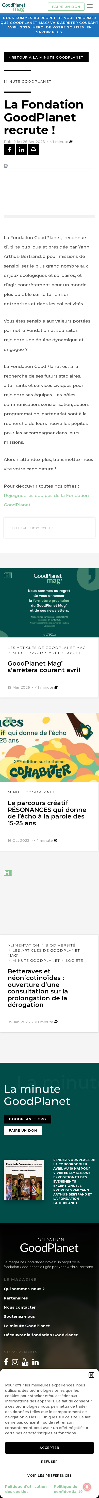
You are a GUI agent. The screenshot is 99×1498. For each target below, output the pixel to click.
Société (74, 652)
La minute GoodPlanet (27, 1325)
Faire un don (66, 7)
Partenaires (16, 1298)
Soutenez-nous (19, 1316)
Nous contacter (20, 1307)
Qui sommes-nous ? (24, 1288)
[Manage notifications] (87, 1487)
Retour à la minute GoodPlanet (47, 57)
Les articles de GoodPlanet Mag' (47, 647)
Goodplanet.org (27, 1119)
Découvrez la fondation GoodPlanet (41, 1334)
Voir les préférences (49, 1475)
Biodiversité (60, 945)
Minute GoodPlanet (27, 81)
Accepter (49, 1448)
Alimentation (23, 945)
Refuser (49, 1462)
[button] (91, 1375)
